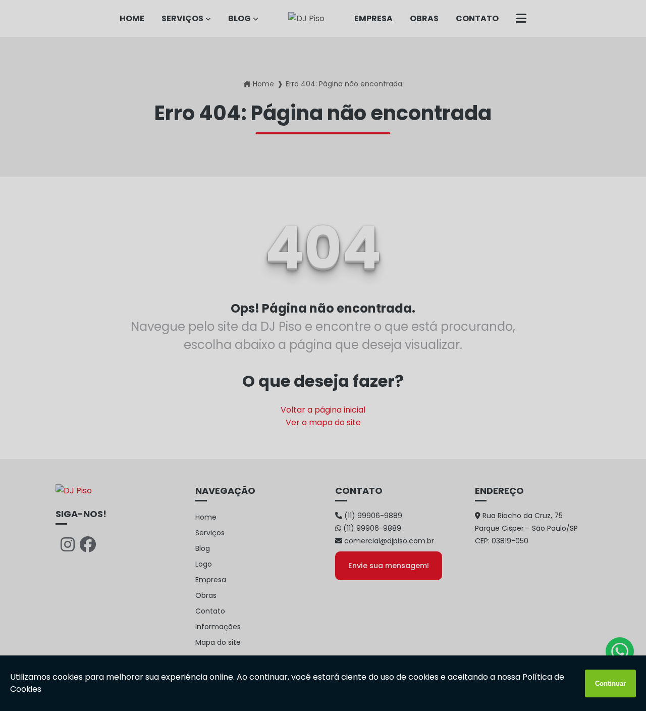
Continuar (610, 683)
